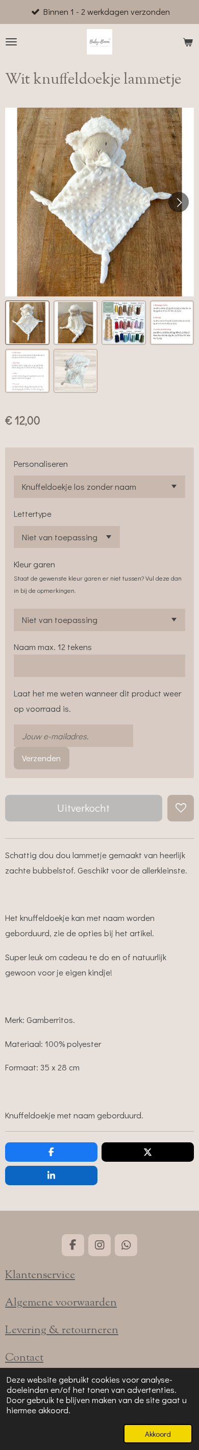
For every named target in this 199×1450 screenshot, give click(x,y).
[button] (27, 323)
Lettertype (33, 513)
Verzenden (41, 758)
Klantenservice (40, 1275)
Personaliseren (41, 463)
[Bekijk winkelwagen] (188, 42)
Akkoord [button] (158, 1434)
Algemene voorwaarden (61, 1303)
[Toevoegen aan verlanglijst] (180, 808)
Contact (24, 1358)
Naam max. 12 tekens (53, 646)
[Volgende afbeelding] (178, 202)
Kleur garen (34, 564)
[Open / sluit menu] (11, 42)
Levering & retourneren (61, 1330)
